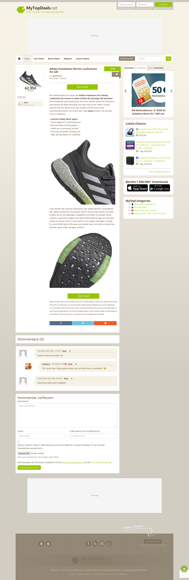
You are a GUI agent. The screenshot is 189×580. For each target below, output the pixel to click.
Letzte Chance (82, 58)
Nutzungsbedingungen (101, 462)
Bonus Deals (54, 58)
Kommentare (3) (31, 339)
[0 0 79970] (30, 80)
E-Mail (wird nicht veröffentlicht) (84, 431)
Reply (64, 351)
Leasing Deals (140, 207)
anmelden (163, 4)
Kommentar (23, 401)
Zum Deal (82, 86)
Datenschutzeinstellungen (135, 570)
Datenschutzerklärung (72, 462)
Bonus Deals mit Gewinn (145, 210)
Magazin (68, 58)
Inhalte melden (91, 570)
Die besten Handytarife (145, 204)
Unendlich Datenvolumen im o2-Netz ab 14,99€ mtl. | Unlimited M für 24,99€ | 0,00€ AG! (153, 145)
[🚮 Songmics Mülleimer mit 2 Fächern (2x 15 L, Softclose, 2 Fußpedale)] (130, 160)
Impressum (55, 570)
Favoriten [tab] (135, 68)
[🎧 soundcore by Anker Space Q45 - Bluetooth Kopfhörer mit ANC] (130, 132)
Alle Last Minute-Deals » (160, 171)
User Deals (39, 58)
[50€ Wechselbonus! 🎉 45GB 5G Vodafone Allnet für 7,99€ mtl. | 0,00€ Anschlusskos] (148, 90)
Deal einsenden (127, 58)
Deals (27, 58)
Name (20, 431)
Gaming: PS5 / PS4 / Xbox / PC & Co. (150, 213)
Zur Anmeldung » (153, 541)
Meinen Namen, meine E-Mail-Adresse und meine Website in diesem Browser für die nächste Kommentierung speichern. (61, 446)
